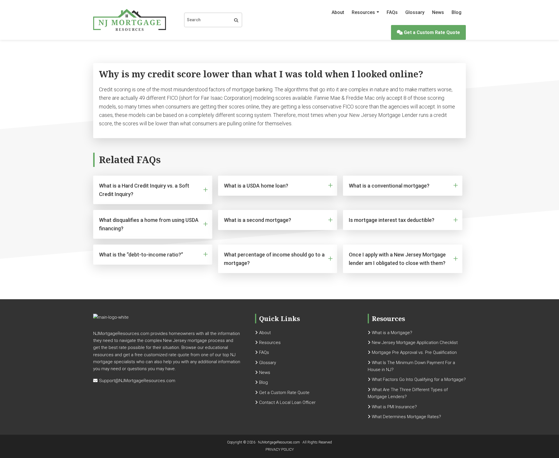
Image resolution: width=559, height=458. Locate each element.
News (438, 12)
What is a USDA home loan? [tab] (256, 186)
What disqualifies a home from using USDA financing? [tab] (149, 224)
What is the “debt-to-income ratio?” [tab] (141, 255)
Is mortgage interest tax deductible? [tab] (391, 220)
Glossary (414, 12)
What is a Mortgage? (392, 332)
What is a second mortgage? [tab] (257, 220)
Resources (363, 12)
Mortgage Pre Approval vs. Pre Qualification (414, 352)
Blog (456, 12)
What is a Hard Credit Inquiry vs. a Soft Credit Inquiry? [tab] (144, 190)
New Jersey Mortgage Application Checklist (415, 342)
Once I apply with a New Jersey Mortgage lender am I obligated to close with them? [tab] (397, 259)
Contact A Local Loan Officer (287, 402)
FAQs (392, 12)
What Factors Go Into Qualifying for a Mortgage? (419, 379)
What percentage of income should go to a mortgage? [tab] (274, 259)
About (338, 12)
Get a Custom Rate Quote (431, 32)
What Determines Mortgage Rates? (406, 416)
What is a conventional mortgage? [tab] (389, 186)
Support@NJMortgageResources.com (137, 380)
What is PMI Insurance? (394, 406)
